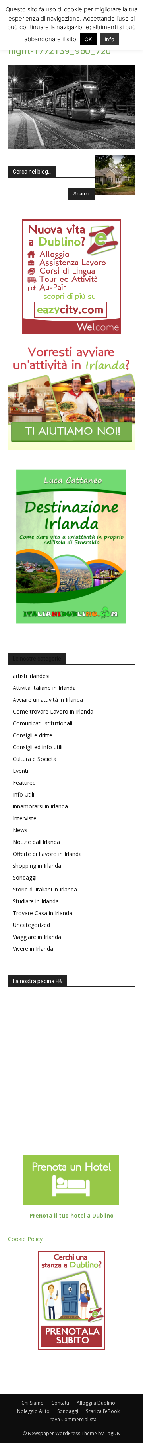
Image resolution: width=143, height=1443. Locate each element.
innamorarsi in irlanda (40, 806)
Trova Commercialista (72, 1419)
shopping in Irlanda (37, 865)
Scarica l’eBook (103, 1411)
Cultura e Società (34, 759)
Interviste (25, 818)
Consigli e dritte (32, 735)
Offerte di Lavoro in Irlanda (47, 853)
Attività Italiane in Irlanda (44, 687)
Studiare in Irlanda (36, 901)
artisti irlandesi (31, 676)
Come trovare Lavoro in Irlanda (53, 711)
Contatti (60, 1403)
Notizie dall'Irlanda (36, 842)
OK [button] (88, 39)
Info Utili (23, 794)
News (20, 830)
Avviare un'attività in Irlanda (48, 699)
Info (109, 39)
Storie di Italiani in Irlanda (45, 889)
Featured (24, 782)
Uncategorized (31, 925)
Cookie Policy (25, 1239)
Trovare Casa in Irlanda (42, 913)
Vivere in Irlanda (33, 948)
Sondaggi (25, 877)
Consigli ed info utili (37, 747)
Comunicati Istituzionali (42, 723)
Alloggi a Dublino (96, 1403)
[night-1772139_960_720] (71, 147)
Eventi (20, 770)
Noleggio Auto (33, 1411)
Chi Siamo (32, 1403)
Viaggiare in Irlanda (37, 937)
